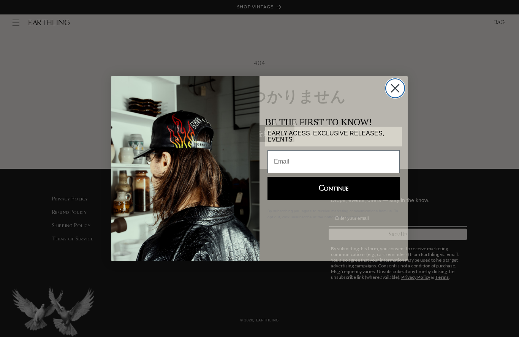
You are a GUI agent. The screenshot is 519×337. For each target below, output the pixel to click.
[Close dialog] (395, 88)
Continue (333, 188)
